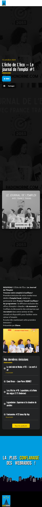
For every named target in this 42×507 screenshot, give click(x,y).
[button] (9, 86)
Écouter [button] (7, 79)
